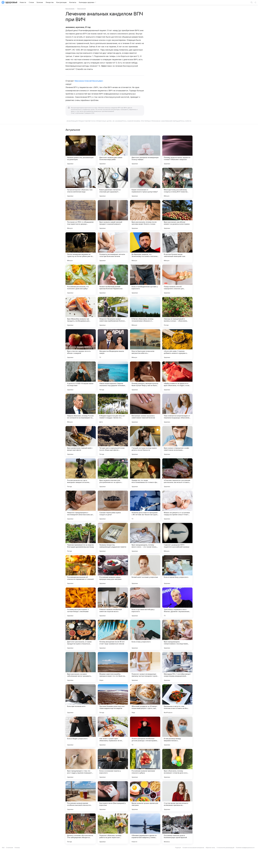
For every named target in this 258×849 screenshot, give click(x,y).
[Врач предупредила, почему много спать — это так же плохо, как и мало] (145, 538)
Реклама (17, 847)
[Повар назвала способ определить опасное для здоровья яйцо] (177, 280)
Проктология (81, 8)
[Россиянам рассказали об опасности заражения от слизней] (81, 570)
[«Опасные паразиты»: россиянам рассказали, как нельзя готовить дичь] (177, 473)
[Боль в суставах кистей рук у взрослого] (145, 602)
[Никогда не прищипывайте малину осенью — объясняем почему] (177, 312)
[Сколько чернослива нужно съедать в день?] (113, 506)
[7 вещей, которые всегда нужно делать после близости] (145, 441)
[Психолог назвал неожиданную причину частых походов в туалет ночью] (145, 667)
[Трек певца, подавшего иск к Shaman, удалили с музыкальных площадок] (177, 602)
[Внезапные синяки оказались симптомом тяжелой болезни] (145, 409)
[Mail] (3, 2)
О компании (9, 847)
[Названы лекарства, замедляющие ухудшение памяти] (113, 538)
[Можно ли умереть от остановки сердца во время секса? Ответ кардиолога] (177, 506)
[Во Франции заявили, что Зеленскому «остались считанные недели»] (145, 247)
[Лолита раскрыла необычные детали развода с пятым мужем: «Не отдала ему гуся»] (145, 732)
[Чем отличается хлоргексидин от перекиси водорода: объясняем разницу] (177, 409)
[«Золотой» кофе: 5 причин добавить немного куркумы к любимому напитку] (177, 344)
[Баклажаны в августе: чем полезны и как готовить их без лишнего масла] (177, 699)
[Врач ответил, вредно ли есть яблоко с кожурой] (81, 344)
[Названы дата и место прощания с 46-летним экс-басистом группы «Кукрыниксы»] (145, 506)
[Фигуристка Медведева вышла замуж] (113, 344)
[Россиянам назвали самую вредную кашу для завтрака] (113, 570)
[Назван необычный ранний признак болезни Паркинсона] (113, 280)
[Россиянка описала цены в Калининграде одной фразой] (177, 828)
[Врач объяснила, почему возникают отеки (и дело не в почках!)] (177, 764)
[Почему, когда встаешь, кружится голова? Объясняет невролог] (177, 150)
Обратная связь (210, 847)
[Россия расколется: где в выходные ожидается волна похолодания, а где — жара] (81, 473)
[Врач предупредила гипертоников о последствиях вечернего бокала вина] (177, 635)
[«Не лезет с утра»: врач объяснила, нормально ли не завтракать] (113, 732)
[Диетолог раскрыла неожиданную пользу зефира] (145, 150)
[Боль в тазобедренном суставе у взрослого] (145, 280)
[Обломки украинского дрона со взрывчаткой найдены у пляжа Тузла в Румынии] (145, 828)
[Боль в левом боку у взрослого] (177, 570)
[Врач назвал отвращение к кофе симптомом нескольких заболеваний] (177, 441)
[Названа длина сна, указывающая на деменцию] (81, 150)
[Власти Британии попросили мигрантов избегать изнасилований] (145, 344)
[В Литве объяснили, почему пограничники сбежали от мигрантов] (145, 312)
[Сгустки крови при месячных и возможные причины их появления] (177, 796)
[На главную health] (10, 2)
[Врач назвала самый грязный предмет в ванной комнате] (113, 215)
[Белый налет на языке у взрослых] (145, 570)
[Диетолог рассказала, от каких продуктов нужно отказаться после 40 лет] (81, 635)
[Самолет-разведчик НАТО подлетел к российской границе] (177, 538)
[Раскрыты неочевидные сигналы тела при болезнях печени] (113, 247)
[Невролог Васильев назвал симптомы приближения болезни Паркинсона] (113, 312)
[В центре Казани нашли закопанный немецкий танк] (177, 247)
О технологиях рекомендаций (225, 847)
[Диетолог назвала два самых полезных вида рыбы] (113, 150)
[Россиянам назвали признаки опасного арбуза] (145, 764)
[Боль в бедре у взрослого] (81, 732)
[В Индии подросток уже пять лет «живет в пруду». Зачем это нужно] (113, 409)
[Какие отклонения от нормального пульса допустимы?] (145, 183)
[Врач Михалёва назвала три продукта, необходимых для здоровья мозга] (81, 312)
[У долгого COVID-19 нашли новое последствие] (81, 376)
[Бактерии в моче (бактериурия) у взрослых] (113, 796)
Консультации (70, 8)
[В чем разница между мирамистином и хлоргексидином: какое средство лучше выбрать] (177, 732)
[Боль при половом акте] (81, 699)
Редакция (178, 847)
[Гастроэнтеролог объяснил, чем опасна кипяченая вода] (81, 183)
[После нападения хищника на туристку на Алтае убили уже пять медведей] (81, 247)
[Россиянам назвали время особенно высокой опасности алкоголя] (81, 796)
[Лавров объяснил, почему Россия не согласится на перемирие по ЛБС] (81, 409)
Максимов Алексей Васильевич (89, 81)
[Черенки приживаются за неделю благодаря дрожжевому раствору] (81, 538)
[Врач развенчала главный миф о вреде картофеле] (81, 441)
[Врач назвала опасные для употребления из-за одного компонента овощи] (113, 473)
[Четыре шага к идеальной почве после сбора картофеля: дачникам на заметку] (113, 441)
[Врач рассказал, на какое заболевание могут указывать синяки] (81, 667)
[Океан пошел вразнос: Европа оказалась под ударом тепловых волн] (113, 376)
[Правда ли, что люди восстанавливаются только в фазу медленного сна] (145, 473)
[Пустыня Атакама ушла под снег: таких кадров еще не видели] (113, 699)
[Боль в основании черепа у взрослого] (113, 764)
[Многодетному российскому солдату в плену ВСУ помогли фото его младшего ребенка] (177, 183)
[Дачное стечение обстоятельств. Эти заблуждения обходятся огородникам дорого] (81, 828)
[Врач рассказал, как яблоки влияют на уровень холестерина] (177, 215)
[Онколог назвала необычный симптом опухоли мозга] (113, 602)
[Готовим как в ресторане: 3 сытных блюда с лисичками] (81, 602)
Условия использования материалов (193, 847)
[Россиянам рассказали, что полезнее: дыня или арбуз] (81, 280)
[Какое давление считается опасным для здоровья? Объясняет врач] (113, 183)
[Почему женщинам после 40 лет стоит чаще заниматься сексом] (113, 635)
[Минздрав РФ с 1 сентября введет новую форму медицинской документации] (177, 667)
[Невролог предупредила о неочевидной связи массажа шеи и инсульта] (81, 506)
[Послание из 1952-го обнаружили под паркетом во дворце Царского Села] (81, 215)
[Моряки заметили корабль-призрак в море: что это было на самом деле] (113, 667)
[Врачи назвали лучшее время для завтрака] (145, 796)
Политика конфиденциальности (245, 847)
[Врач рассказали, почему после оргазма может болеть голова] (145, 215)
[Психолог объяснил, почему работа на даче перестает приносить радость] (113, 828)
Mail (3, 847)
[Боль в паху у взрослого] (145, 635)
